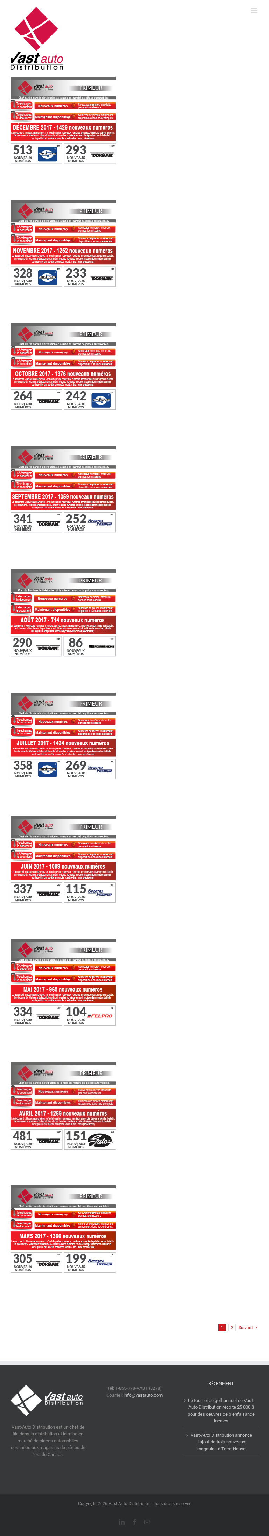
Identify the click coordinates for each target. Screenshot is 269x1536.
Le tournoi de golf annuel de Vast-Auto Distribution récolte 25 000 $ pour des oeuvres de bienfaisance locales (221, 1411)
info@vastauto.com (143, 1395)
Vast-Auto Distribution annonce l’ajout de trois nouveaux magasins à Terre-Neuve (221, 1442)
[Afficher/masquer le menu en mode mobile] (254, 10)
